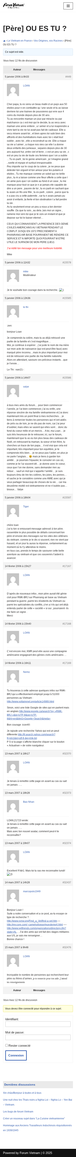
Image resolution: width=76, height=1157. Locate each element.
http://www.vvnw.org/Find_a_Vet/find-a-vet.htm (32, 920)
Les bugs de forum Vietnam (18, 1111)
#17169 (67, 663)
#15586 (67, 377)
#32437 (67, 882)
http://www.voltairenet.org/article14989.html (30, 701)
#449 (68, 76)
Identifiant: (12, 1019)
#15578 (67, 262)
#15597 (67, 497)
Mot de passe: (14, 1032)
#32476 (67, 947)
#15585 (67, 298)
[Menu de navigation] (68, 5)
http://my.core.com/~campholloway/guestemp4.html (35, 924)
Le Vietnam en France (19, 40)
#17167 (67, 566)
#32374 (67, 843)
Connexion (16, 1055)
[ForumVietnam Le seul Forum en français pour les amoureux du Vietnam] (15, 6)
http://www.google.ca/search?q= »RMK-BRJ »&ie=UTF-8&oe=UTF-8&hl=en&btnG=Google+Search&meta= (34, 715)
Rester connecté (19, 1045)
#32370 (67, 753)
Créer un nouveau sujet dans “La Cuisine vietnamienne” (34, 1118)
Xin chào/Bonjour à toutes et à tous (22, 1092)
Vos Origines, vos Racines (48, 40)
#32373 (67, 792)
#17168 (67, 623)
